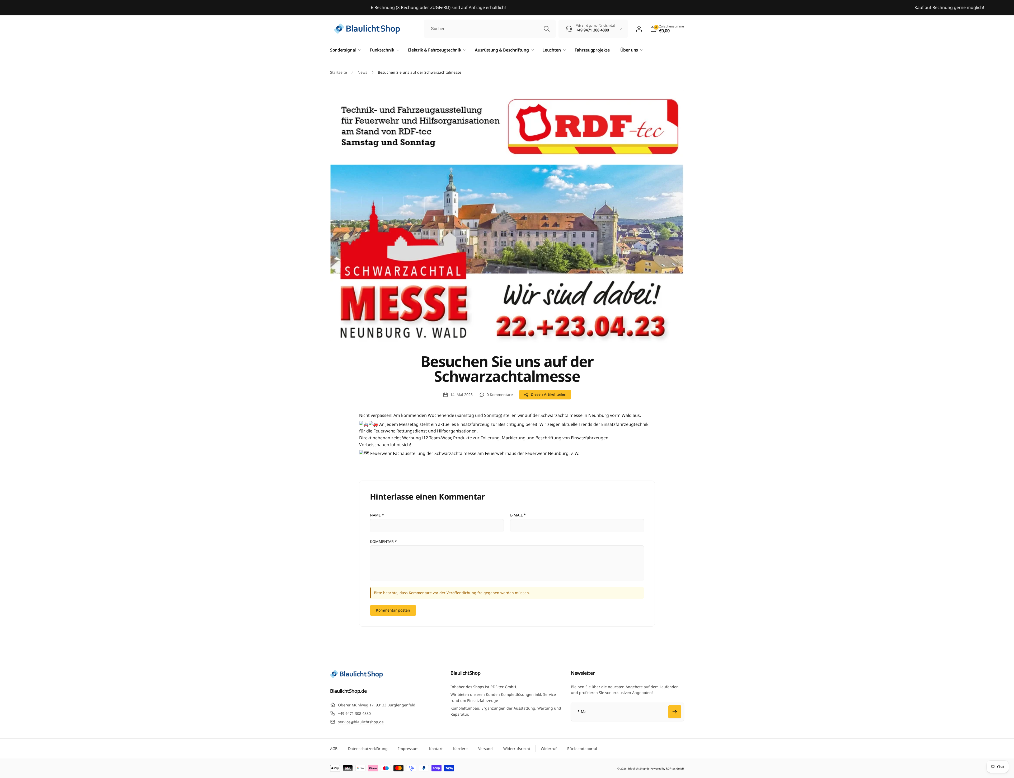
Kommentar (383, 541)
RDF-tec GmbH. (503, 686)
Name (377, 515)
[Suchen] (546, 29)
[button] (667, 29)
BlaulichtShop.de (639, 768)
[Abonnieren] (674, 711)
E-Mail (518, 515)
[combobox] (490, 29)
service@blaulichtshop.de (361, 721)
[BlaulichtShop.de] (356, 676)
